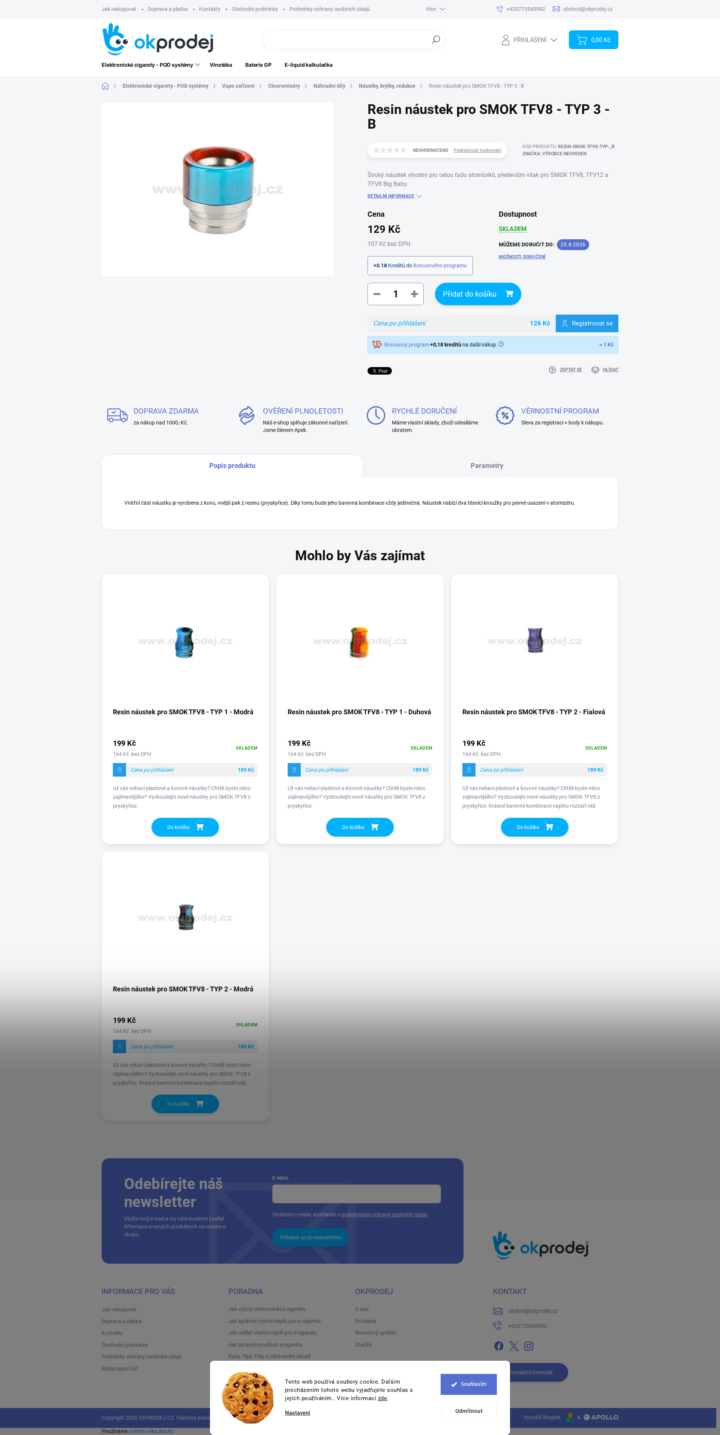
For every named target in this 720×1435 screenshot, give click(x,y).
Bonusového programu (440, 265)
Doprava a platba (168, 9)
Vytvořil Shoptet (542, 1417)
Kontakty (209, 9)
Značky (363, 1345)
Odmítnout (469, 1411)
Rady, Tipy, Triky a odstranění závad (269, 1356)
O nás (362, 1309)
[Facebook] (498, 1344)
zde (382, 1398)
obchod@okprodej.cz (533, 1311)
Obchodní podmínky (255, 9)
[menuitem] (152, 65)
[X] (513, 1344)
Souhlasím (474, 1384)
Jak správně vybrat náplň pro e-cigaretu (274, 1321)
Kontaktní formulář (530, 1372)
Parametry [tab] (487, 465)
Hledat (436, 39)
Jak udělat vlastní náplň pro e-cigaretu (272, 1333)
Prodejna (365, 1321)
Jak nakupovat (119, 9)
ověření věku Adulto (151, 1431)
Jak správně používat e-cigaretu (265, 1345)
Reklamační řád (120, 1369)
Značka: (554, 153)
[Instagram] (528, 1344)
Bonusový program (406, 345)
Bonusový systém (375, 1333)
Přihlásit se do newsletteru (310, 1237)
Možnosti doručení (522, 256)
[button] (185, 773)
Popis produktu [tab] (232, 465)
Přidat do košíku (469, 293)
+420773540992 (527, 1326)
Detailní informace (391, 196)
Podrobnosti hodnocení (477, 150)
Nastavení (297, 1413)
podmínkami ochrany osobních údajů (385, 1215)
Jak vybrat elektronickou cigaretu (267, 1309)
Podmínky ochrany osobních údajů (330, 9)
